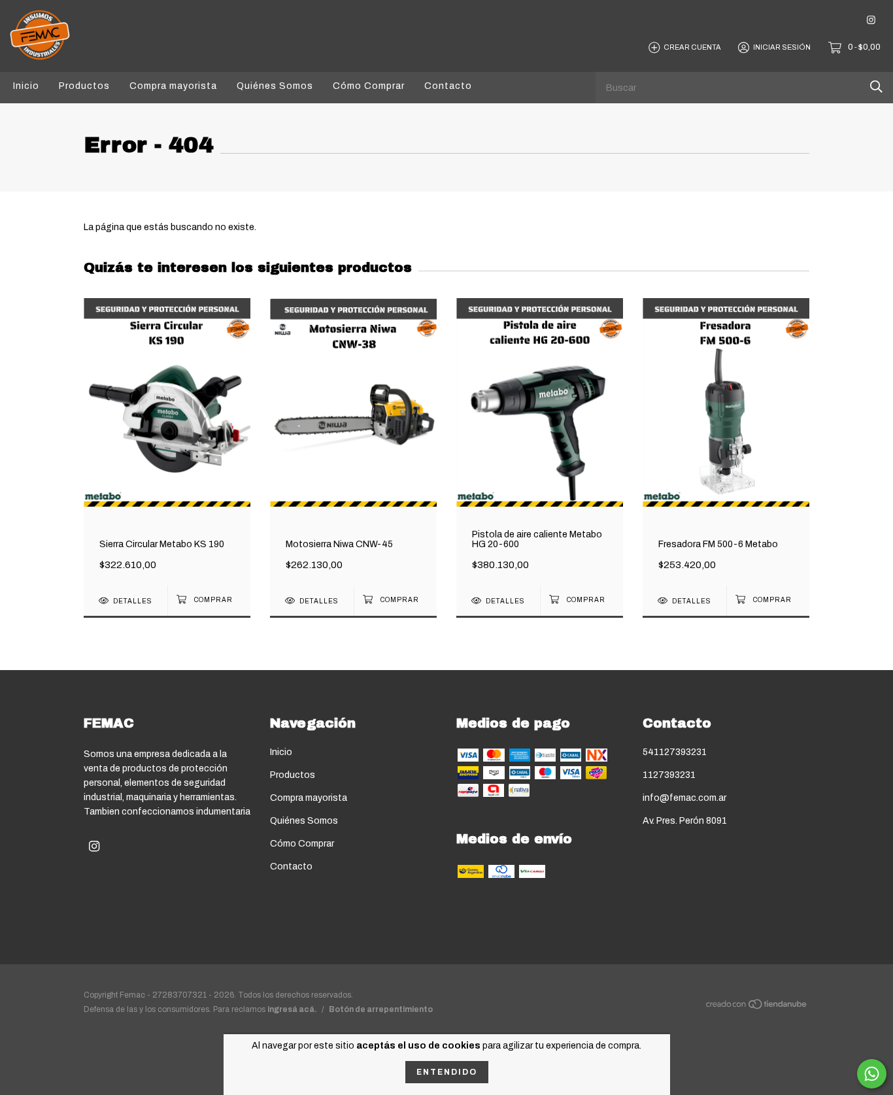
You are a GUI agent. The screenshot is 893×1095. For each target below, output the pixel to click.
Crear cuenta (692, 47)
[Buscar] (876, 86)
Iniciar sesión (782, 47)
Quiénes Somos (275, 86)
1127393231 (669, 775)
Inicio (26, 86)
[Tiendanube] (757, 1007)
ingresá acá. (292, 1009)
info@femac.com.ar (684, 798)
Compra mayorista (173, 86)
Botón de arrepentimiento (381, 1009)
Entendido (446, 1072)
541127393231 (675, 752)
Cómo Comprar (369, 86)
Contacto (448, 86)
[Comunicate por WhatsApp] (871, 1073)
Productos (84, 86)
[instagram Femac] (871, 20)
